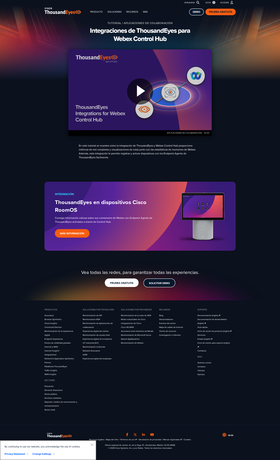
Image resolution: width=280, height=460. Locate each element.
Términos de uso (127, 439)
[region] (48, 450)
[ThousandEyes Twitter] (135, 435)
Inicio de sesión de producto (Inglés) (213, 331)
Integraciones (50, 355)
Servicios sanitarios (52, 398)
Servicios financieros (53, 390)
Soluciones (114, 11)
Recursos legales (96, 439)
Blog (161, 315)
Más (145, 11)
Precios (47, 362)
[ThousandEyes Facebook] (127, 435)
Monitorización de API (92, 315)
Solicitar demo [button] (159, 283)
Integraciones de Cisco (131, 323)
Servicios (201, 335)
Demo (196, 12)
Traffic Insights (50, 370)
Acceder (224, 2)
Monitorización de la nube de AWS (136, 315)
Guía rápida (202, 327)
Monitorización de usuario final (96, 335)
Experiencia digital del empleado (97, 358)
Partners (201, 374)
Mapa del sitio (112, 439)
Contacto (201, 366)
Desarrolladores (166, 319)
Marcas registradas (171, 439)
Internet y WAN (51, 347)
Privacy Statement (15, 453)
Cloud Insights (50, 323)
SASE (85, 355)
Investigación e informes (170, 335)
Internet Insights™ (52, 351)
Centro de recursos (167, 331)
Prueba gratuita (220, 12)
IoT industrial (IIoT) (91, 343)
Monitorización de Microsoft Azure (136, 335)
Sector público (50, 394)
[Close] (91, 444)
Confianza (201, 351)
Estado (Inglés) (204, 339)
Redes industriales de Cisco (133, 319)
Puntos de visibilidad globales (57, 343)
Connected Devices (53, 327)
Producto (96, 11)
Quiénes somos (204, 363)
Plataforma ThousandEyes (55, 366)
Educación (49, 386)
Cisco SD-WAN (127, 327)
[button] (209, 2)
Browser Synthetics (53, 319)
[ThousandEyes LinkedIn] (143, 435)
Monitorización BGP (91, 319)
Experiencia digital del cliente (96, 331)
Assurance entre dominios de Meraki (137, 331)
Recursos (132, 11)
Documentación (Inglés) (208, 315)
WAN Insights (50, 374)
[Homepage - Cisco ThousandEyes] (66, 11)
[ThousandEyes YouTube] (152, 435)
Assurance (49, 315)
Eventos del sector (167, 323)
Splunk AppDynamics (130, 339)
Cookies (187, 439)
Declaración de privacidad (150, 439)
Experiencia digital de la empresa (97, 339)
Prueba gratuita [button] (121, 283)
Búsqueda (190, 2)
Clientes (201, 370)
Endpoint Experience (53, 339)
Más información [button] (72, 233)
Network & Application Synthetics (59, 358)
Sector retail (49, 410)
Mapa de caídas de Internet (171, 327)
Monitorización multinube (94, 347)
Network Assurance (91, 351)
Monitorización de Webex (132, 343)
